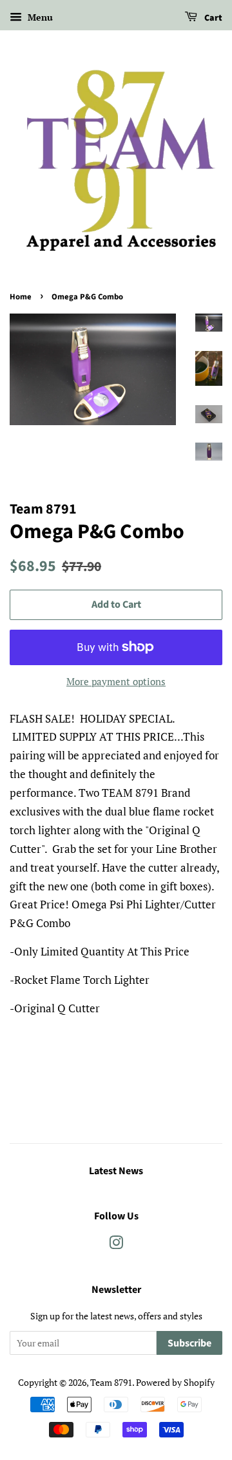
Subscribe (189, 1343)
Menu (39, 17)
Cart (212, 18)
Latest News (116, 1171)
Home (21, 297)
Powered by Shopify (175, 1382)
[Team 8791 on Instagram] (116, 1245)
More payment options (116, 681)
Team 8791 (111, 1382)
